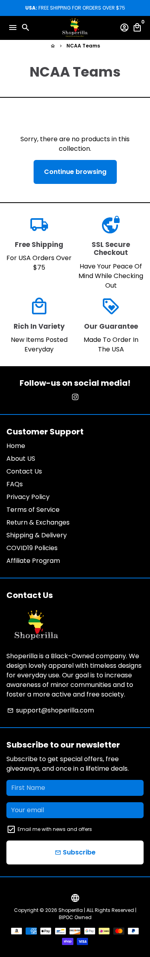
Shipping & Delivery (36, 535)
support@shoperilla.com (50, 710)
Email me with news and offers (55, 829)
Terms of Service (33, 509)
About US (20, 458)
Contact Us (24, 471)
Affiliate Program (33, 560)
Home (15, 445)
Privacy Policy (28, 496)
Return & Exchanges (38, 522)
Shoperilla (70, 910)
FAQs (14, 484)
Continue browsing (75, 171)
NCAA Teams (83, 45)
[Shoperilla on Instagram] (75, 397)
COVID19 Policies (32, 547)
